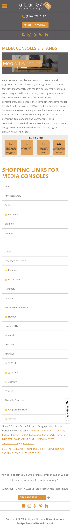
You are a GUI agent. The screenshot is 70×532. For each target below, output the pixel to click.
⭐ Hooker (10, 316)
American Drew (13, 195)
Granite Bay (20, 434)
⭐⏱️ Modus (11, 363)
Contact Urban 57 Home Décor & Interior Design (33, 448)
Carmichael (28, 439)
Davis (17, 439)
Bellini (8, 205)
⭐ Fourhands (12, 270)
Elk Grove (48, 434)
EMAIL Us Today (35, 25)
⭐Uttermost (11, 418)
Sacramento (35, 430)
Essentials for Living (15, 260)
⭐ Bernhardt (12, 214)
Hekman (9, 298)
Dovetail (9, 251)
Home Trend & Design (16, 307)
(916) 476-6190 (36, 16)
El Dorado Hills (54, 430)
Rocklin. (28, 443)
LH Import (10, 344)
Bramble (9, 223)
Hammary (10, 288)
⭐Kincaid (10, 335)
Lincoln (42, 439)
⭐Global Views (13, 279)
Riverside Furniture (14, 400)
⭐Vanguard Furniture (16, 409)
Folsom (7, 434)
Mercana (9, 353)
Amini (8, 186)
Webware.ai (46, 523)
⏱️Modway (11, 381)
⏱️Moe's (9, 391)
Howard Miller (12, 325)
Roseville (35, 434)
